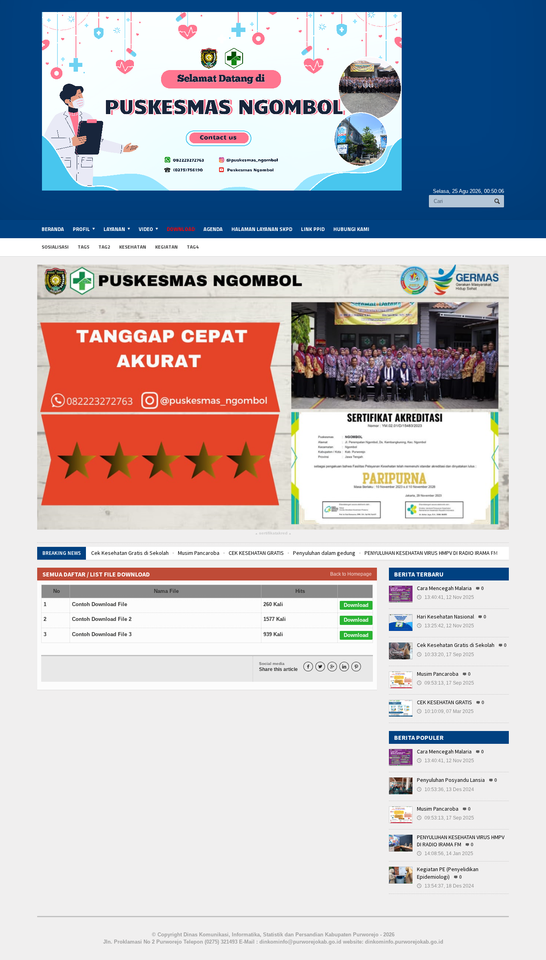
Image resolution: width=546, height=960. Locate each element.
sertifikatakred (273, 533)
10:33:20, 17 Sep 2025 (445, 654)
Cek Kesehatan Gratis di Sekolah (127, 552)
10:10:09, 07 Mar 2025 (445, 711)
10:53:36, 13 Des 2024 (445, 789)
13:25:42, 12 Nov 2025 (445, 626)
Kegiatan (166, 247)
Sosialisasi (55, 247)
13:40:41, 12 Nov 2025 (445, 597)
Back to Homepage (351, 574)
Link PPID (313, 229)
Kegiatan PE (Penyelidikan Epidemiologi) (447, 873)
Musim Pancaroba (196, 552)
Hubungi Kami (351, 229)
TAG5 (84, 247)
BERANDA (53, 229)
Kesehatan (132, 247)
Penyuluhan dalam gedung (322, 552)
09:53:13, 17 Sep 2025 (445, 683)
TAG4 (193, 247)
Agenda (213, 229)
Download (181, 229)
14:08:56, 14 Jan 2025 (445, 853)
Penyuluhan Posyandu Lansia (451, 779)
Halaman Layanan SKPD (261, 229)
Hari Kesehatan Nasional (445, 616)
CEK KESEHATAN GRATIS (253, 552)
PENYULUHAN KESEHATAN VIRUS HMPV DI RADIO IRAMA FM (428, 552)
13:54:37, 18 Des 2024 (445, 886)
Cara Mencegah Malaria (444, 588)
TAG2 (104, 247)
